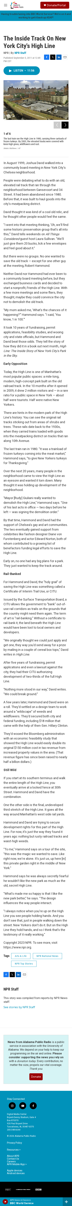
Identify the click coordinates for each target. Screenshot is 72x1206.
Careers (11, 1161)
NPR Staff (20, 53)
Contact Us (13, 1158)
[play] (5, 1201)
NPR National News (47, 956)
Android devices (16, 1173)
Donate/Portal (56, 5)
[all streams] (67, 1201)
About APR (13, 1156)
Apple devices (14, 1170)
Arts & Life (21, 956)
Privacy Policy (14, 1143)
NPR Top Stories (24, 963)
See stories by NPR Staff (19, 1007)
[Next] (65, 125)
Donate (36, 1077)
